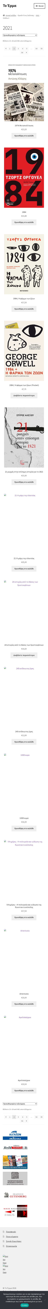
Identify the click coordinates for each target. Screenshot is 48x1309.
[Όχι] (45, 1300)
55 (41, 48)
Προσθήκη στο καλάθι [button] (24, 135)
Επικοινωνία (11, 1246)
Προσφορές (11, 1231)
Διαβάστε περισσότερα (24, 395)
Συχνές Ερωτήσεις (13, 1241)
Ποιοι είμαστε (12, 1236)
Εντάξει (25, 1305)
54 (36, 48)
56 (22, 52)
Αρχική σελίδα (11, 15)
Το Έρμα (9, 5)
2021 (37, 15)
